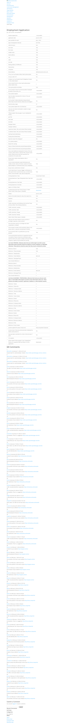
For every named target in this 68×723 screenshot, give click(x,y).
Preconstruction (10, 5)
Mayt (8, 552)
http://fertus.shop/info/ (23, 585)
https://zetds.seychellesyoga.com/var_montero (36, 352)
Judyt (8, 397)
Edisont (8, 573)
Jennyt (8, 624)
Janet (8, 676)
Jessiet (8, 428)
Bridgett (8, 408)
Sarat (8, 392)
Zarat (8, 469)
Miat (8, 402)
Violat (8, 686)
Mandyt (8, 413)
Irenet (8, 480)
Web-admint (9, 361)
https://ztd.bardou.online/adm (25, 456)
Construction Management (13, 7)
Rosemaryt (9, 655)
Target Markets (10, 10)
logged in (15, 703)
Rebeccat (9, 526)
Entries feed (9, 719)
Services (8, 4)
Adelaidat (9, 619)
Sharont (8, 536)
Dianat (8, 635)
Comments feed (10, 720)
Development (10, 16)
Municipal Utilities (11, 13)
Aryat (8, 511)
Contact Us (9, 21)
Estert (8, 542)
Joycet (8, 449)
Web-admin (9, 351)
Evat (8, 377)
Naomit (8, 464)
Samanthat (9, 433)
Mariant (8, 371)
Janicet (8, 382)
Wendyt (8, 671)
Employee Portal (10, 22)
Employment (9, 19)
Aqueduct (9, 18)
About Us (9, 2)
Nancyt (8, 418)
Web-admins (9, 356)
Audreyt (8, 485)
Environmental (10, 15)
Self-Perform (9, 8)
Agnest (8, 557)
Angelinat (9, 516)
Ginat (8, 423)
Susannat (9, 506)
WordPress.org (10, 722)
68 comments (18, 32)
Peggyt (8, 495)
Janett (8, 366)
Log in (8, 717)
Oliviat (8, 521)
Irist (7, 438)
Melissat (8, 454)
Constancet (9, 660)
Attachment (38, 190)
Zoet (8, 645)
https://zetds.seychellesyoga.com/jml (28, 368)
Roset (8, 475)
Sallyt (8, 567)
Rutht (8, 444)
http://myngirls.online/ (23, 549)
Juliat (8, 387)
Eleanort (8, 547)
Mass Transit (9, 11)
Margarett (9, 500)
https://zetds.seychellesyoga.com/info (26, 373)
